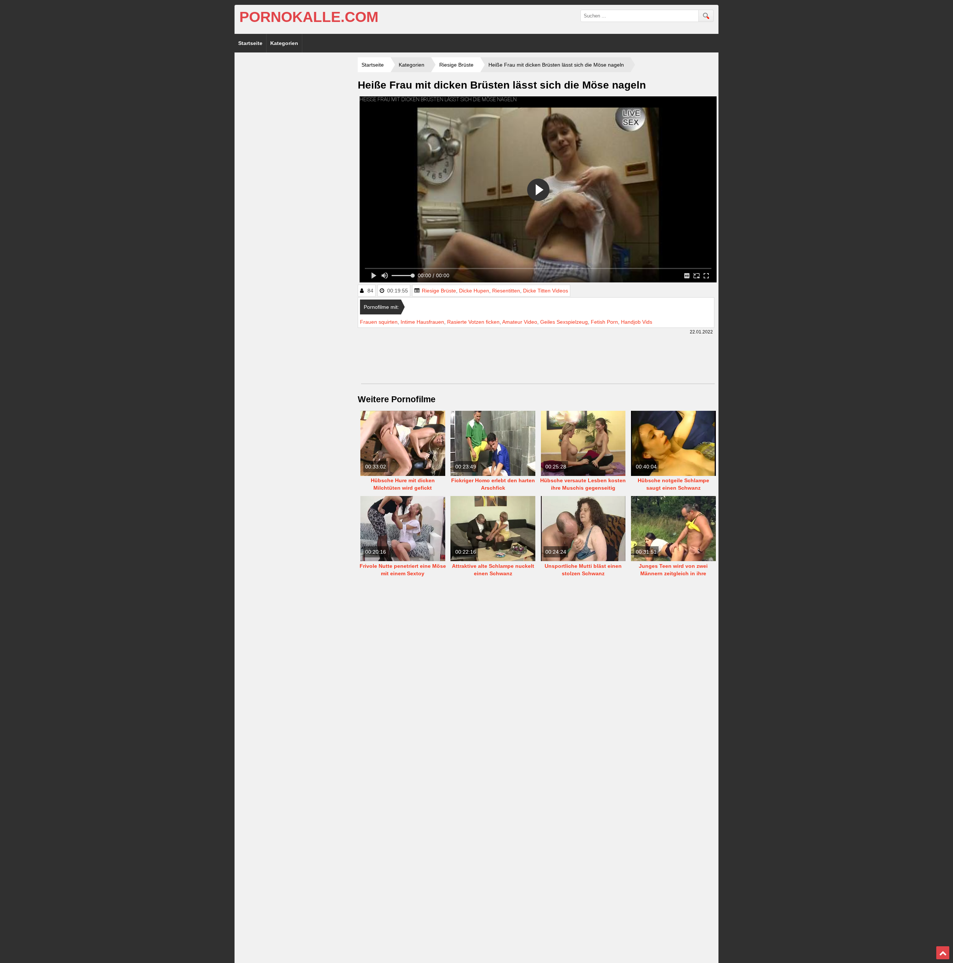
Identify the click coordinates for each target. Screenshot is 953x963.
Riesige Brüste (439, 291)
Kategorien (284, 43)
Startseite (250, 43)
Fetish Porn (604, 322)
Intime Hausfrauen (422, 322)
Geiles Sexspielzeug (564, 322)
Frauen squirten (379, 322)
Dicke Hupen (474, 291)
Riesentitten (506, 291)
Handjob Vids (636, 322)
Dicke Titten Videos (545, 291)
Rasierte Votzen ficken (473, 322)
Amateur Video (519, 322)
